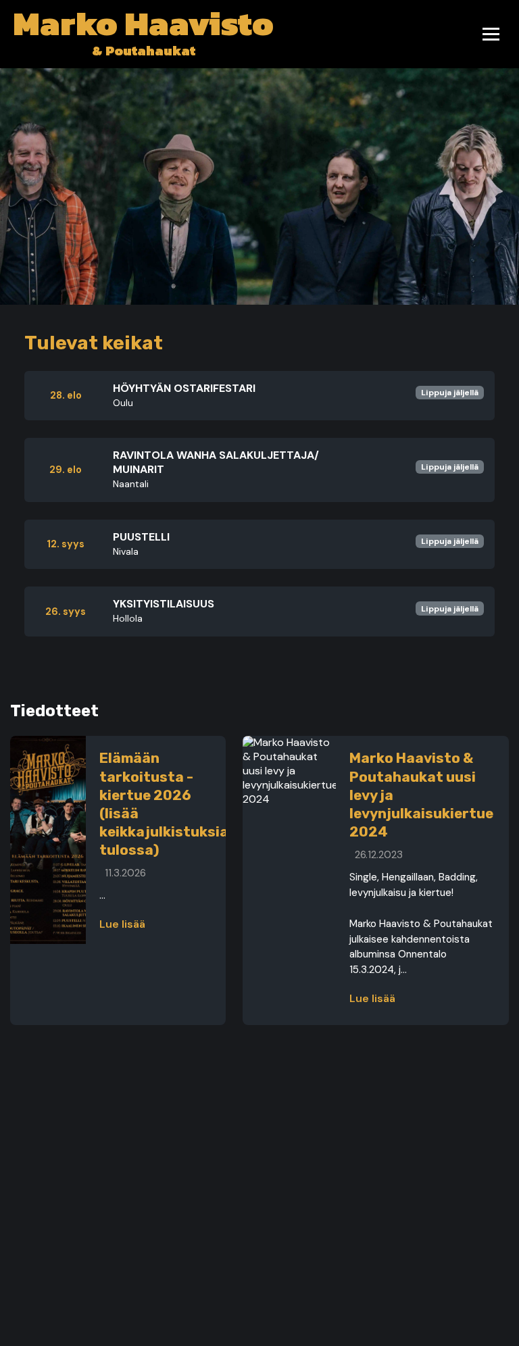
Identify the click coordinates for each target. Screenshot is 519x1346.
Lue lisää (122, 924)
